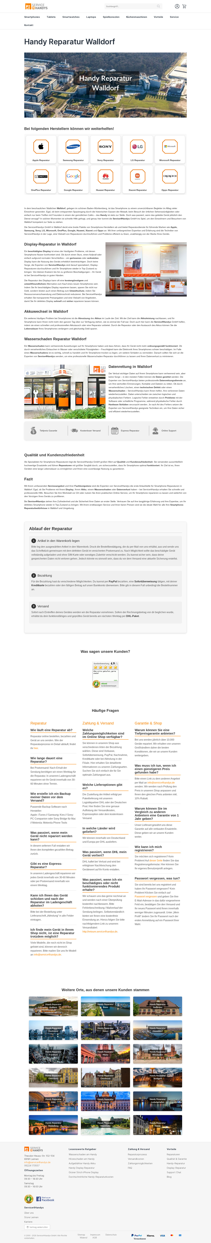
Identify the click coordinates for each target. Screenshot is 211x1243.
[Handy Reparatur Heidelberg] (53, 1125)
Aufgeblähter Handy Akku (82, 1163)
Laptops (91, 16)
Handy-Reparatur (176, 1163)
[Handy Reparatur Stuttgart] (157, 1078)
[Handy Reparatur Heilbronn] (157, 1007)
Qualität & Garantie (177, 1158)
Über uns (29, 1212)
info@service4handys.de (47, 954)
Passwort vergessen (146, 896)
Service (174, 16)
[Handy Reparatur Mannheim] (105, 1125)
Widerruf (83, 1238)
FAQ (130, 1167)
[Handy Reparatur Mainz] (105, 1054)
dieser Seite (155, 860)
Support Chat (174, 1172)
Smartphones (32, 16)
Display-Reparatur (176, 1167)
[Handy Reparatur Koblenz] (53, 1007)
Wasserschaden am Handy (83, 1154)
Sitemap (81, 1235)
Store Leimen (31, 1217)
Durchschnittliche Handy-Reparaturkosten (91, 1176)
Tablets (51, 16)
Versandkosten (136, 1158)
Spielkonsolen (111, 16)
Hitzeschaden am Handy (82, 1158)
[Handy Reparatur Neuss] (157, 1125)
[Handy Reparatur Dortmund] (53, 1030)
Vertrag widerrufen (39, 1227)
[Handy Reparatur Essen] (105, 1030)
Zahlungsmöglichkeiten (140, 1163)
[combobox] (133, 6)
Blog (169, 1176)
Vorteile (158, 16)
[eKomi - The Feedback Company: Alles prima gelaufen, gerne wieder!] (105, 687)
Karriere (28, 1221)
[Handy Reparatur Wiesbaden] (157, 1054)
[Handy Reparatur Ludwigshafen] (157, 1101)
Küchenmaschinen (136, 16)
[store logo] (36, 6)
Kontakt (28, 25)
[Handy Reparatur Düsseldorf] (157, 1030)
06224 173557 (31, 1165)
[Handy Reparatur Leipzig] (105, 1101)
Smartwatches (71, 16)
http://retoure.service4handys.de (99, 931)
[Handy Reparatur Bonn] (105, 1007)
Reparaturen (173, 1154)
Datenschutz (111, 1235)
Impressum (95, 1235)
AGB (95, 1238)
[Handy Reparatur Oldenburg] (53, 1078)
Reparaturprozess (137, 1154)
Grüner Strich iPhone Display (84, 1172)
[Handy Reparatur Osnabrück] (105, 1078)
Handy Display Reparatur (82, 1167)
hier (36, 748)
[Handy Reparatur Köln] (53, 1101)
